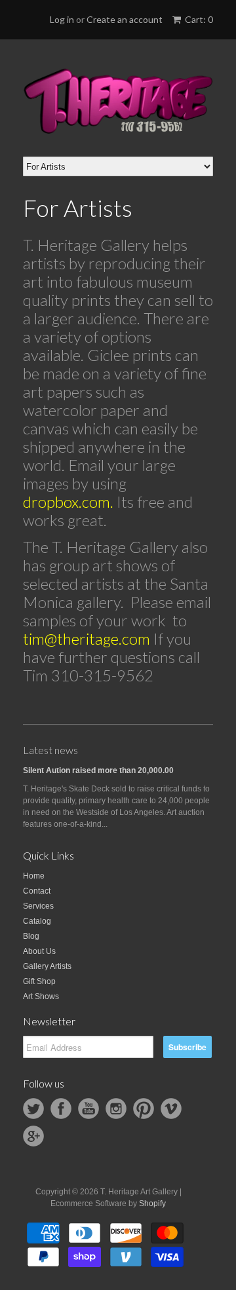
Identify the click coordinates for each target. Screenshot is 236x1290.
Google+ (33, 1136)
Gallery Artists (47, 966)
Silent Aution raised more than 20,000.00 (98, 770)
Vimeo (171, 1108)
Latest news (50, 750)
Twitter (33, 1108)
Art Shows (41, 996)
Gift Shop (39, 981)
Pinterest (143, 1108)
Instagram (116, 1108)
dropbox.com (66, 501)
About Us (39, 951)
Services (38, 906)
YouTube (88, 1108)
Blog (31, 936)
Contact (36, 891)
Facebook (60, 1108)
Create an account (125, 19)
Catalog (37, 921)
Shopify (152, 1203)
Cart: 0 (198, 19)
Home (34, 876)
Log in (62, 19)
